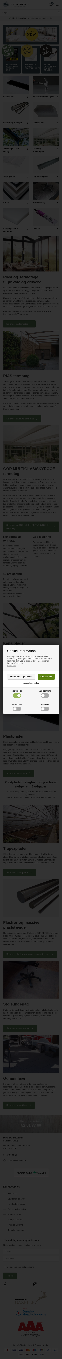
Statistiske (45, 704)
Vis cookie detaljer (31, 683)
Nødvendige (17, 691)
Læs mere (11, 665)
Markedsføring (45, 691)
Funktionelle (17, 704)
